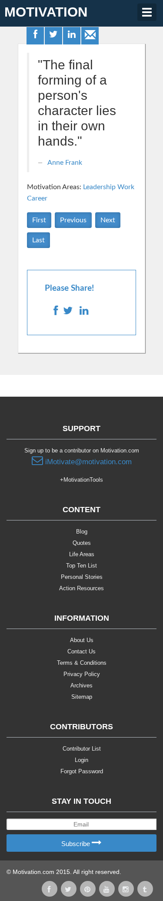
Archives (81, 685)
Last (38, 240)
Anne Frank (64, 162)
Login (81, 760)
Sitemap (81, 697)
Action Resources (81, 588)
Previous (73, 220)
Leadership (99, 187)
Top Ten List (81, 565)
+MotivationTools (81, 479)
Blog (81, 531)
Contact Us (81, 651)
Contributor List (82, 748)
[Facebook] (36, 35)
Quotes (82, 543)
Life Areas (81, 554)
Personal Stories (82, 577)
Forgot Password (81, 771)
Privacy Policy (81, 674)
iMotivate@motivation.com (87, 462)
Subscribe (76, 843)
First (39, 220)
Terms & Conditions (81, 663)
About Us (81, 640)
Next (107, 220)
